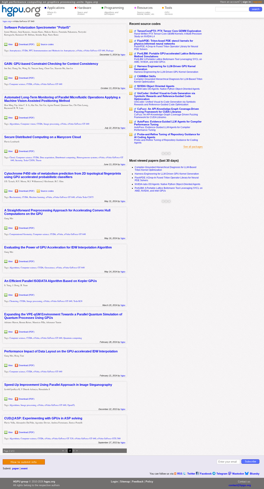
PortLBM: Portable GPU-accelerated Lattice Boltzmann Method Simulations (168, 55)
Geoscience (50, 267)
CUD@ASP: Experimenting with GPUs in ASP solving (43, 418)
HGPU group (20, 481)
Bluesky (254, 473)
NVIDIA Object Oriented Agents (155, 86)
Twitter (191, 473)
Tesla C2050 (29, 160)
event (24, 468)
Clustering (14, 301)
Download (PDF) (26, 44)
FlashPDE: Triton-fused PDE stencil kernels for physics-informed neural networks (163, 42)
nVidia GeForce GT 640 (94, 50)
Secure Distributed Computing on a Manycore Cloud (42, 137)
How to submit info (24, 462)
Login (114, 481)
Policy (149, 481)
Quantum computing (72, 337)
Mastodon (238, 473)
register (257, 1)
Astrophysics (15, 50)
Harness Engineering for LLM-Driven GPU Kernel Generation (165, 68)
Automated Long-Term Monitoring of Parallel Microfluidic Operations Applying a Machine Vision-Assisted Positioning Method (62, 99)
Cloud (12, 157)
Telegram (222, 473)
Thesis (38, 160)
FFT (30, 50)
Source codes (47, 44)
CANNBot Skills (146, 76)
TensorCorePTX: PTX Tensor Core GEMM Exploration (169, 31)
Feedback (137, 481)
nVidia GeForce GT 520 (62, 438)
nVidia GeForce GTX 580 (109, 438)
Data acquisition (47, 157)
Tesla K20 (77, 301)
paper (15, 468)
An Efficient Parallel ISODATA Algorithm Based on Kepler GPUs (50, 281)
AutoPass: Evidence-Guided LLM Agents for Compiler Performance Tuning (168, 123)
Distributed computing (65, 157)
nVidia (79, 50)
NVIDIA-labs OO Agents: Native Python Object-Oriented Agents (167, 89)
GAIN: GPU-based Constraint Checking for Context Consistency (51, 63)
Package (110, 50)
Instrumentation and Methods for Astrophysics (54, 50)
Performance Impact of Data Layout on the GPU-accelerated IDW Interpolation (61, 351)
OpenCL (71, 405)
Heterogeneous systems (87, 157)
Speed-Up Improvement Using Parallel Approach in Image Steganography (58, 384)
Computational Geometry (20, 234)
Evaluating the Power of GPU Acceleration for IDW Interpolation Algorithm (58, 247)
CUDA (25, 50)
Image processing (51, 123)
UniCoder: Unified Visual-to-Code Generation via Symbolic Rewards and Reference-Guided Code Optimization (164, 96)
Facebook (206, 473)
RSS (180, 473)
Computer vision (28, 123)
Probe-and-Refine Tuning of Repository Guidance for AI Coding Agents (167, 136)
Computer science (17, 84)
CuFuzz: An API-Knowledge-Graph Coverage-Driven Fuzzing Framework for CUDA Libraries (166, 110)
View (10, 44)
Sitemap (125, 481)
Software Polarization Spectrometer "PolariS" (37, 27)
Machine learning (37, 197)
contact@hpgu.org (240, 485)
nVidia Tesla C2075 (85, 197)
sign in (247, 1)
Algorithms (14, 123)
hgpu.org (7, 21)
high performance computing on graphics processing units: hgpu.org (50, 2)
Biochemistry (15, 197)
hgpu (123, 54)
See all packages (193, 146)
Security (18, 160)
